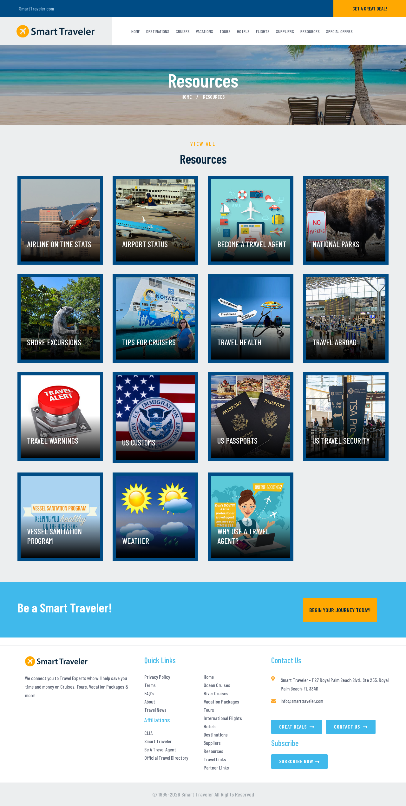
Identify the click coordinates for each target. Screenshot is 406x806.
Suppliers (285, 31)
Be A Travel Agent (160, 749)
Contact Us (347, 726)
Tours (209, 710)
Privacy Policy (157, 677)
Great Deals (293, 726)
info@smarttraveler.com (302, 701)
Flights (263, 31)
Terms (150, 685)
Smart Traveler (158, 741)
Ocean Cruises (217, 685)
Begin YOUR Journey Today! (339, 609)
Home (135, 31)
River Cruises (216, 693)
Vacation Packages (221, 701)
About (149, 701)
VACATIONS (204, 31)
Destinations (157, 31)
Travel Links (215, 759)
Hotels (210, 726)
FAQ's (149, 693)
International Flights (223, 718)
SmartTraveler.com (36, 8)
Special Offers (339, 31)
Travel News (155, 710)
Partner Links (216, 767)
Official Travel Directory (166, 758)
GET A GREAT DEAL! (369, 8)
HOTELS (243, 31)
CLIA (148, 733)
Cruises (183, 31)
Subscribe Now (296, 761)
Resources (310, 31)
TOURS (225, 31)
